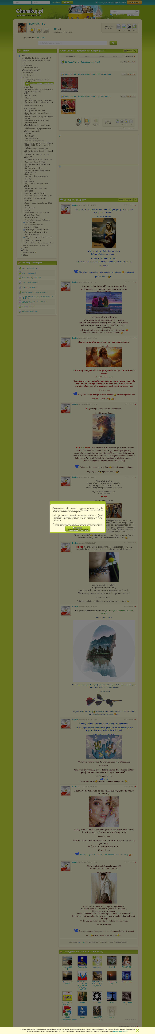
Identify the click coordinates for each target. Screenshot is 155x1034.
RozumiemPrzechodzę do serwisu (78, 529)
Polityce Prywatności (120, 1031)
